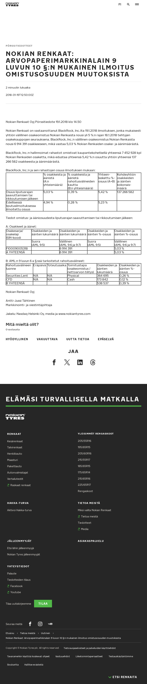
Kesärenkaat (15, 441)
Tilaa (43, 603)
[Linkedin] (80, 362)
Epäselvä (106, 339)
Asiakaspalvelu (91, 540)
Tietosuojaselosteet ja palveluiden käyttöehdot (90, 648)
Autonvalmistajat (17, 472)
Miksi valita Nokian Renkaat (94, 510)
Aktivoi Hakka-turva (19, 510)
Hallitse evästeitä (33, 664)
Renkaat (14, 433)
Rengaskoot (85, 491)
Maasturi (12, 459)
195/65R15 (84, 447)
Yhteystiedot (18, 566)
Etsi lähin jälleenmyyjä (20, 548)
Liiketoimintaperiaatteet (89, 656)
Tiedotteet (84, 522)
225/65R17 (84, 484)
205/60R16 (84, 453)
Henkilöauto (14, 453)
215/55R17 (84, 459)
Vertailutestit (15, 478)
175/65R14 (84, 472)
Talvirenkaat (14, 447)
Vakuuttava (47, 339)
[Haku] (128, 4)
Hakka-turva (18, 502)
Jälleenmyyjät (19, 540)
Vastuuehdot (62, 656)
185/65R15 (84, 466)
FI (119, 4)
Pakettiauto (14, 466)
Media (84, 529)
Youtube (15, 592)
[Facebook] (54, 362)
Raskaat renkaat (20, 485)
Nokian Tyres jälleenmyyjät (23, 554)
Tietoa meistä (89, 502)
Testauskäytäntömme (121, 656)
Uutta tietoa (77, 339)
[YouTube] (50, 624)
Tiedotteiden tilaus (18, 579)
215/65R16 (84, 478)
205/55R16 (84, 440)
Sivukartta (13, 664)
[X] (67, 362)
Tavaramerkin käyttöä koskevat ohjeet (28, 656)
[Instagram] (40, 624)
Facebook (16, 586)
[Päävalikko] (137, 4)
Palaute (11, 573)
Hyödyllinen (17, 339)
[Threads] (93, 362)
